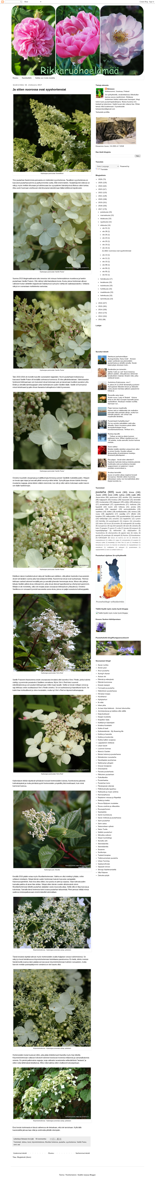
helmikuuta (104, 295)
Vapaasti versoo (104, 867)
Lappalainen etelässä (106, 743)
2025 (100, 183)
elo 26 (105, 235)
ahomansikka (113, 533)
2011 (100, 319)
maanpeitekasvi (133, 545)
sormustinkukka (130, 509)
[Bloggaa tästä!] (53, 1139)
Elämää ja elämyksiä (106, 679)
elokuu (24, 1142)
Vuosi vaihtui (112, 447)
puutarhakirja (125, 516)
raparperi (113, 509)
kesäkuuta (104, 282)
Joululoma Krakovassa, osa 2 (119, 382)
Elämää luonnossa (105, 682)
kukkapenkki (127, 523)
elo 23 (105, 238)
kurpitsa (99, 516)
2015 (100, 306)
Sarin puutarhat (104, 821)
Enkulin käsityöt (104, 685)
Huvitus (125, 535)
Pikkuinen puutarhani (106, 774)
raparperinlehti (100, 549)
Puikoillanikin (103, 777)
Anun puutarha (103, 671)
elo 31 (105, 228)
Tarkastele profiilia (102, 112)
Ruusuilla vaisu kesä (115, 395)
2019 (100, 202)
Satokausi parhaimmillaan (118, 356)
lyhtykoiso (123, 545)
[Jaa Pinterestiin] (60, 1139)
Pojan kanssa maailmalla (117, 408)
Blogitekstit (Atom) (24, 1157)
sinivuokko (136, 521)
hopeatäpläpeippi (101, 530)
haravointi (125, 500)
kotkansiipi (104, 519)
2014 (100, 309)
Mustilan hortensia (51, 1142)
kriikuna (122, 507)
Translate (104, 169)
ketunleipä (135, 542)
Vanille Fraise (81, 1142)
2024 (100, 186)
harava (113, 537)
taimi (127, 526)
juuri (128, 542)
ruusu (98, 514)
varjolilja (122, 514)
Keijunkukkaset (103, 714)
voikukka (135, 526)
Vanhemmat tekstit (83, 1153)
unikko (126, 502)
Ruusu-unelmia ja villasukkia (109, 806)
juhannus (136, 502)
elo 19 (105, 245)
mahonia (133, 504)
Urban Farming (103, 861)
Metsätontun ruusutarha (107, 757)
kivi (128, 537)
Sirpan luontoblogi (105, 838)
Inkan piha (102, 705)
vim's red (17, 1145)
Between (111, 89)
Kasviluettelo (27, 78)
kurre (107, 545)
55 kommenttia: (41, 1139)
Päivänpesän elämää (106, 786)
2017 (100, 209)
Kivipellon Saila (103, 720)
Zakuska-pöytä (103, 875)
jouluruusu (114, 497)
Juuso (98, 495)
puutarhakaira (133, 547)
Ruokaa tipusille (114, 434)
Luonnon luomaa (104, 749)
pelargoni (121, 547)
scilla (119, 528)
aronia (133, 507)
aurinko (125, 497)
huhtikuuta (104, 289)
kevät (118, 492)
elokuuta (103, 225)
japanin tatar (125, 533)
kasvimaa (136, 497)
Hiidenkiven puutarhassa (107, 691)
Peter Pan (121, 542)
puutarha (62, 1142)
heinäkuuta (104, 279)
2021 (100, 196)
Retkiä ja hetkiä (104, 800)
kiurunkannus (135, 535)
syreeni (137, 519)
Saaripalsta (102, 812)
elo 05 (105, 271)
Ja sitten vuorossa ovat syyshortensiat (39, 89)
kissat (109, 523)
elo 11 (105, 258)
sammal (137, 516)
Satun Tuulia (102, 829)
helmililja (102, 521)
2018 (100, 206)
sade (133, 495)
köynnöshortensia (38, 1142)
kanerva (120, 537)
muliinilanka (110, 547)
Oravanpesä (102, 769)
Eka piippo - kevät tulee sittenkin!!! (121, 460)
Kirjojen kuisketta (104, 717)
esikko (109, 512)
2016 (100, 303)
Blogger (93, 1175)
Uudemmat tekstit (20, 1153)
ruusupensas (102, 526)
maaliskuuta (105, 292)
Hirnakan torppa (104, 694)
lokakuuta (104, 219)
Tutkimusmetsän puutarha (108, 858)
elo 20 (105, 241)
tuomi (110, 507)
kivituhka (117, 523)
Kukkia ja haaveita (105, 734)
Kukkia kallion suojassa (107, 740)
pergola (104, 528)
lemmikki (137, 500)
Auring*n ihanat (104, 674)
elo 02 (105, 275)
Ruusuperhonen (104, 809)
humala (126, 528)
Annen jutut (102, 668)
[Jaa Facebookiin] (58, 1139)
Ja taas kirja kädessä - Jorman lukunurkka (114, 708)
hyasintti (99, 507)
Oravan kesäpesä (104, 766)
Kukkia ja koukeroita (105, 737)
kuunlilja (137, 523)
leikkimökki (117, 530)
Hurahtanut (102, 697)
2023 (100, 189)
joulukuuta (104, 212)
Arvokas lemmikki (114, 472)
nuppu (117, 540)
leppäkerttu (127, 519)
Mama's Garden (104, 751)
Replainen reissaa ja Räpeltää (109, 797)
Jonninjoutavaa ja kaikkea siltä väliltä (112, 711)
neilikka (110, 540)
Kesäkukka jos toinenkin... (118, 369)
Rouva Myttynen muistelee (108, 803)
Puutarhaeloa (103, 780)
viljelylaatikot (131, 530)
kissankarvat (99, 545)
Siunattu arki (102, 841)
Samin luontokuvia (105, 815)
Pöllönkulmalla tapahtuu (107, 789)
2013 (100, 313)
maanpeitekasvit (100, 540)
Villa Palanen (103, 872)
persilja (98, 535)
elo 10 (105, 262)
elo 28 (105, 231)
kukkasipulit (102, 538)
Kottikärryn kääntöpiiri (106, 723)
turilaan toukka (116, 549)
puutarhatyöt (104, 504)
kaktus (101, 523)
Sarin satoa (102, 823)
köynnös (114, 545)
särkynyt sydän (100, 542)
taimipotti (117, 535)
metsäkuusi (99, 547)
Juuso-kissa (100, 497)
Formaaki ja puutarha (106, 688)
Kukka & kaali (103, 728)
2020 (100, 199)
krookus (114, 500)
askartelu (115, 519)
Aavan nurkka (103, 665)
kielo (97, 528)
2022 (100, 192)
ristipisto (126, 521)
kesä (29, 1142)
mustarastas (104, 502)
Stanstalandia (103, 844)
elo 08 (105, 265)
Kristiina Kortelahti (105, 725)
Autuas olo (102, 676)
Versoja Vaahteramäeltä (107, 870)
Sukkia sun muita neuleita (45, 78)
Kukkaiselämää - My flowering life (110, 731)
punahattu (99, 509)
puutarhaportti (114, 521)
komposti (135, 528)
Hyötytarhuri (102, 699)
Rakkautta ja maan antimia (108, 792)
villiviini (133, 514)
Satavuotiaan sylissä (105, 826)
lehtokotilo (135, 537)
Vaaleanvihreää (104, 864)
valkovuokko (111, 516)
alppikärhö (110, 514)
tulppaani (116, 502)
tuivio (107, 549)
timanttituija (111, 542)
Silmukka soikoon (104, 835)
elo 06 (105, 268)
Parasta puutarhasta (105, 772)
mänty (135, 533)
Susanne (101, 849)
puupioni (135, 540)
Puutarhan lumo (104, 783)
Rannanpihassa (104, 795)
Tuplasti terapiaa (104, 855)
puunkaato (107, 535)
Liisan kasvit (102, 746)
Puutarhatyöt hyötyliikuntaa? (118, 421)
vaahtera (99, 512)
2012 (100, 316)
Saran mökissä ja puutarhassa (109, 818)
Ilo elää (100, 702)
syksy (122, 495)
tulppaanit (103, 500)
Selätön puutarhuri (105, 832)
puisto (112, 528)
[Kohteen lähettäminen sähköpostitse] (51, 1139)
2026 (100, 179)
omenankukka (126, 540)
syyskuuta (104, 222)
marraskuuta (105, 215)
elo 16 (105, 248)
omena (134, 512)
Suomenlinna (100, 533)
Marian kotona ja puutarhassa (109, 754)
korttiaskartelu (121, 512)
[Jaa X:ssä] (55, 1139)
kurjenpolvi (119, 526)
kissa (131, 492)
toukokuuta (104, 285)
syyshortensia (71, 1142)
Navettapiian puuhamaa (107, 760)
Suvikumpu (102, 852)
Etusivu (15, 78)
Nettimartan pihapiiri (105, 763)
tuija (111, 526)
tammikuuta (105, 299)
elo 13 (105, 255)
